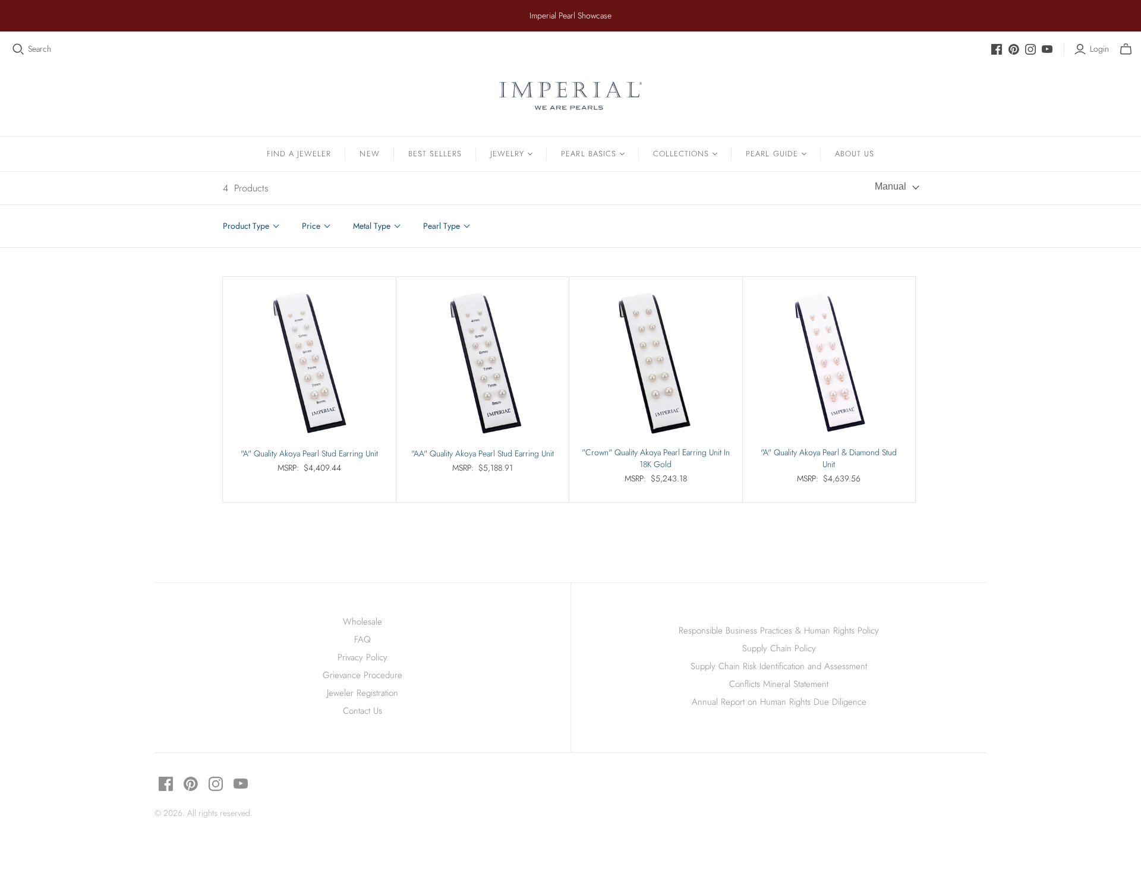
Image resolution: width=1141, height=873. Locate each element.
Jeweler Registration (362, 692)
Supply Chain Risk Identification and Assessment (779, 666)
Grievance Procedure (362, 675)
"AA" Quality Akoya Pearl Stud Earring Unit (482, 453)
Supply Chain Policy (779, 648)
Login (1099, 49)
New (369, 153)
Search (39, 49)
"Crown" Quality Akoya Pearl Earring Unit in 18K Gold (656, 458)
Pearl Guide (772, 153)
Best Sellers (435, 153)
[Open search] (18, 49)
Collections (681, 153)
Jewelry (507, 153)
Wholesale (362, 621)
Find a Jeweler (299, 153)
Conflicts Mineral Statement (778, 684)
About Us (854, 153)
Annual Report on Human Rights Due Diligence (779, 701)
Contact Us (362, 710)
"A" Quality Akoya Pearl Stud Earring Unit (309, 453)
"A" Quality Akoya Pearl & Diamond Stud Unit (829, 458)
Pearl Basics (588, 153)
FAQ (362, 639)
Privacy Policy (362, 657)
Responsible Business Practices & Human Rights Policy (779, 630)
